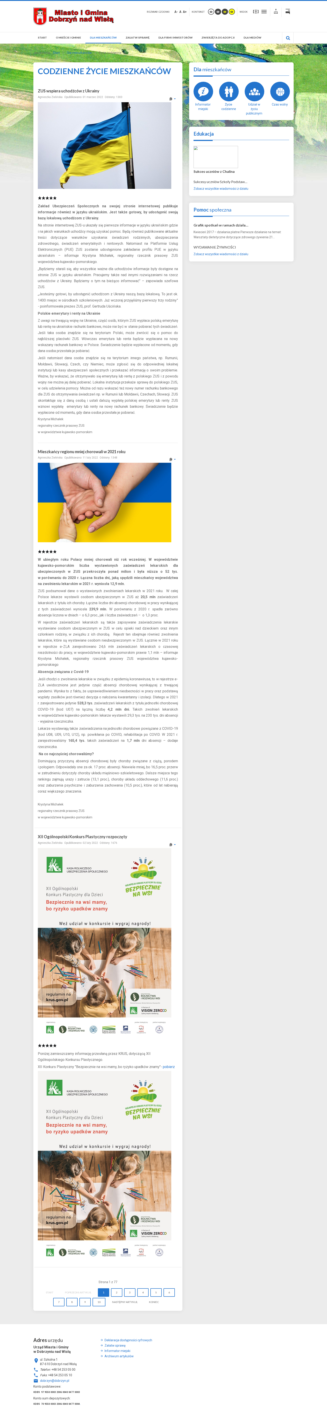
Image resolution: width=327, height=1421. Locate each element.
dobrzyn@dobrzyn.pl (54, 1380)
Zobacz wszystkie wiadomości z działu (221, 188)
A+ (185, 12)
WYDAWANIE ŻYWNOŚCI (215, 247)
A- (176, 12)
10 (99, 1302)
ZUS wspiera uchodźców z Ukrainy (68, 90)
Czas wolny (280, 104)
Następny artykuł (124, 1302)
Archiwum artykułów (119, 1356)
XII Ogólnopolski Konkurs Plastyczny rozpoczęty (82, 836)
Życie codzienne (228, 107)
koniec (154, 1302)
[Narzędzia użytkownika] (172, 99)
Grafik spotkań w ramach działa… (221, 225)
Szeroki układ (264, 11)
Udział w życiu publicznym (254, 109)
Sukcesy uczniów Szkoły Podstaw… (220, 181)
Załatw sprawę (115, 1345)
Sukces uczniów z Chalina (214, 171)
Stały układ (256, 11)
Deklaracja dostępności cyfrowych (128, 1340)
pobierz (169, 1067)
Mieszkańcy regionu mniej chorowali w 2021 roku (81, 451)
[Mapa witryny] (275, 12)
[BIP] (287, 12)
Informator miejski (203, 107)
